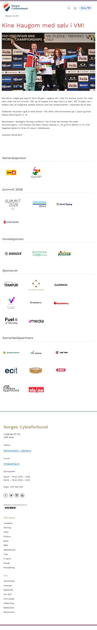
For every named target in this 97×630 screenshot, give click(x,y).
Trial (6, 554)
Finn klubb (9, 599)
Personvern (9, 612)
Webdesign (7, 505)
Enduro (7, 536)
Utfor (6, 532)
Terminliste (9, 581)
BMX (6, 545)
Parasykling (9, 567)
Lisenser (8, 585)
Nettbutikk (9, 608)
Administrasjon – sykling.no (17, 450)
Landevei (8, 523)
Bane (6, 541)
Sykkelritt (8, 590)
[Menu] (85, 6)
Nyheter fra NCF (12, 16)
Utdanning (9, 603)
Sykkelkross (9, 550)
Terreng (7, 527)
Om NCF (8, 594)
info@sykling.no (11, 464)
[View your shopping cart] (75, 7)
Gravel (7, 563)
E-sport (7, 558)
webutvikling (17, 505)
